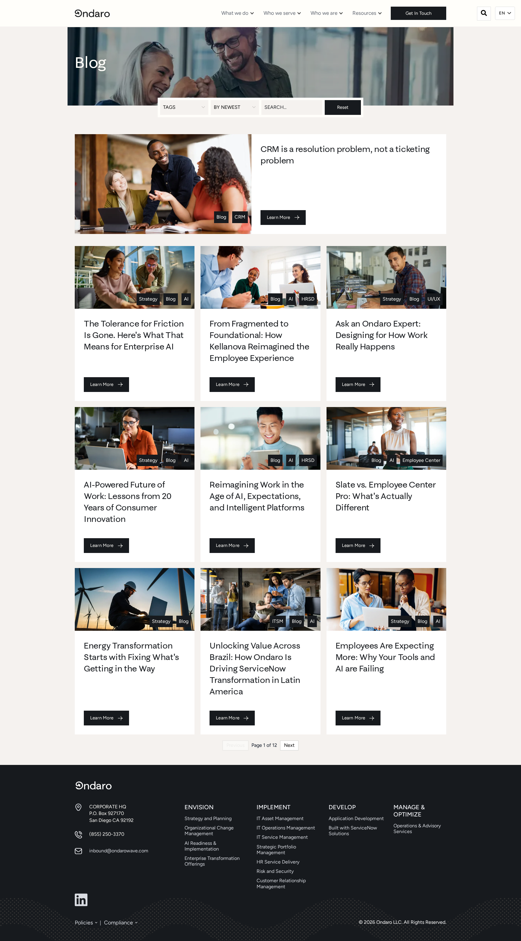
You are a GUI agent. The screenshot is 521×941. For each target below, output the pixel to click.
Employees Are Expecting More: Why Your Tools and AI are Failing (385, 657)
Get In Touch (419, 13)
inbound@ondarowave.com (118, 851)
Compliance (118, 922)
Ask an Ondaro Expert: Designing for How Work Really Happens (382, 335)
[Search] (484, 13)
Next (289, 745)
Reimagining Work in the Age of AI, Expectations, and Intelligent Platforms (257, 496)
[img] (163, 184)
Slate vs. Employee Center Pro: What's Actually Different (386, 496)
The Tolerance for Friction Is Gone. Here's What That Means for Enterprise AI (134, 335)
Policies (84, 922)
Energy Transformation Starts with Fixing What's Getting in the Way (131, 657)
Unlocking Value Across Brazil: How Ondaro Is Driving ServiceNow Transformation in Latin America (255, 668)
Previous (235, 745)
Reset (343, 107)
